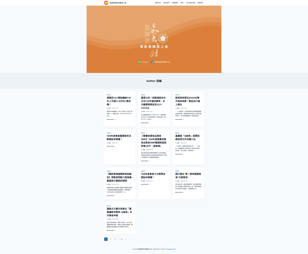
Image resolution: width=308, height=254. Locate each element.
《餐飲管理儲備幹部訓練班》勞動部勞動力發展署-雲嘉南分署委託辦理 (120, 177)
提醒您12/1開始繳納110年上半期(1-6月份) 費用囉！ (119, 101)
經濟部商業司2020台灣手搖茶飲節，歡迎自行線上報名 (187, 101)
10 (121, 239)
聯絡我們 (200, 3)
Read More (111, 119)
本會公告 (109, 94)
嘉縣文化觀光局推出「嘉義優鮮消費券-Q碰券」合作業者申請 (119, 212)
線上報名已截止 (191, 3)
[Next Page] (126, 239)
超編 (109, 108)
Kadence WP (171, 249)
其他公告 (177, 94)
